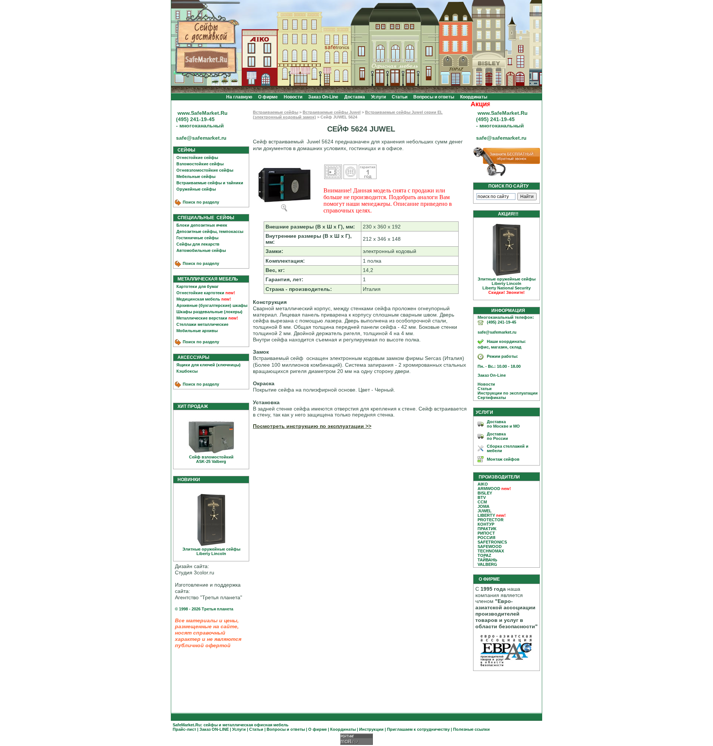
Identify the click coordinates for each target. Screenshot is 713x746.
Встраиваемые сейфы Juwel (332, 112)
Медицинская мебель (198, 299)
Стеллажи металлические (202, 324)
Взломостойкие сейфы (200, 164)
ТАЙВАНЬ (487, 560)
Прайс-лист (184, 729)
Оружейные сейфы (196, 189)
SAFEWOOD (490, 546)
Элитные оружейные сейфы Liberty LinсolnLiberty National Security (506, 286)
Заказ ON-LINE (214, 729)
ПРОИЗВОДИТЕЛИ (499, 477)
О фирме (268, 97)
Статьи (399, 97)
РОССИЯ (486, 537)
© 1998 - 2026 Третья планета (204, 609)
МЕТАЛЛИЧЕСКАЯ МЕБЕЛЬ (206, 279)
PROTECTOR (491, 520)
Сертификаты (490, 397)
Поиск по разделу (200, 202)
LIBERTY (486, 515)
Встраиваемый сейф (278, 358)
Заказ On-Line (323, 97)
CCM (482, 502)
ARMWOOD (489, 488)
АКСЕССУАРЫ (191, 357)
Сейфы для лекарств (197, 244)
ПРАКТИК (487, 528)
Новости (293, 97)
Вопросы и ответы (433, 97)
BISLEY (485, 493)
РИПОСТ (486, 533)
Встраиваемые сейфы (275, 112)
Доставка (354, 97)
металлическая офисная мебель (255, 725)
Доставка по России (497, 436)
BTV (482, 497)
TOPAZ (484, 555)
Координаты (473, 97)
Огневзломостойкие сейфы (204, 170)
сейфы (211, 725)
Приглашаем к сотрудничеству (418, 729)
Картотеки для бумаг (197, 286)
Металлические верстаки (201, 318)
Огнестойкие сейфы (197, 157)
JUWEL (485, 511)
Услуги (378, 97)
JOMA (483, 506)
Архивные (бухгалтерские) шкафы (211, 305)
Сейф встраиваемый (278, 142)
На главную (239, 97)
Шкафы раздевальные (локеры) (209, 311)
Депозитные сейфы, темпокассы (209, 231)
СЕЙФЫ (184, 150)
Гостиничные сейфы (197, 238)
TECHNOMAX (491, 551)
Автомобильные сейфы (201, 250)
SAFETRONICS (492, 542)
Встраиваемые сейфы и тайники (209, 183)
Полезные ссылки (471, 729)
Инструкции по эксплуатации (506, 393)
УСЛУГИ (484, 412)
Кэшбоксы (187, 371)
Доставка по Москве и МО (503, 423)
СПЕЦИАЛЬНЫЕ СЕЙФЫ (204, 217)
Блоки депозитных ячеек (201, 225)
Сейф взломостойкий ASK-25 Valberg (211, 459)
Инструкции (371, 729)
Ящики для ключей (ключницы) (208, 365)
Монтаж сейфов (503, 459)
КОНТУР (486, 524)
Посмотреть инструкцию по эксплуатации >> (312, 426)
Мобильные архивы (197, 330)
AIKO (483, 484)
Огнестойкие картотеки (200, 293)
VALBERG (487, 564)
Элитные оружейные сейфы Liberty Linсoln (211, 551)
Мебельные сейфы (195, 176)
